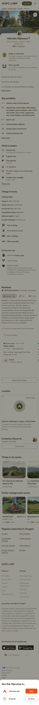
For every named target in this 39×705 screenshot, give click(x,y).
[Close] (19, 352)
